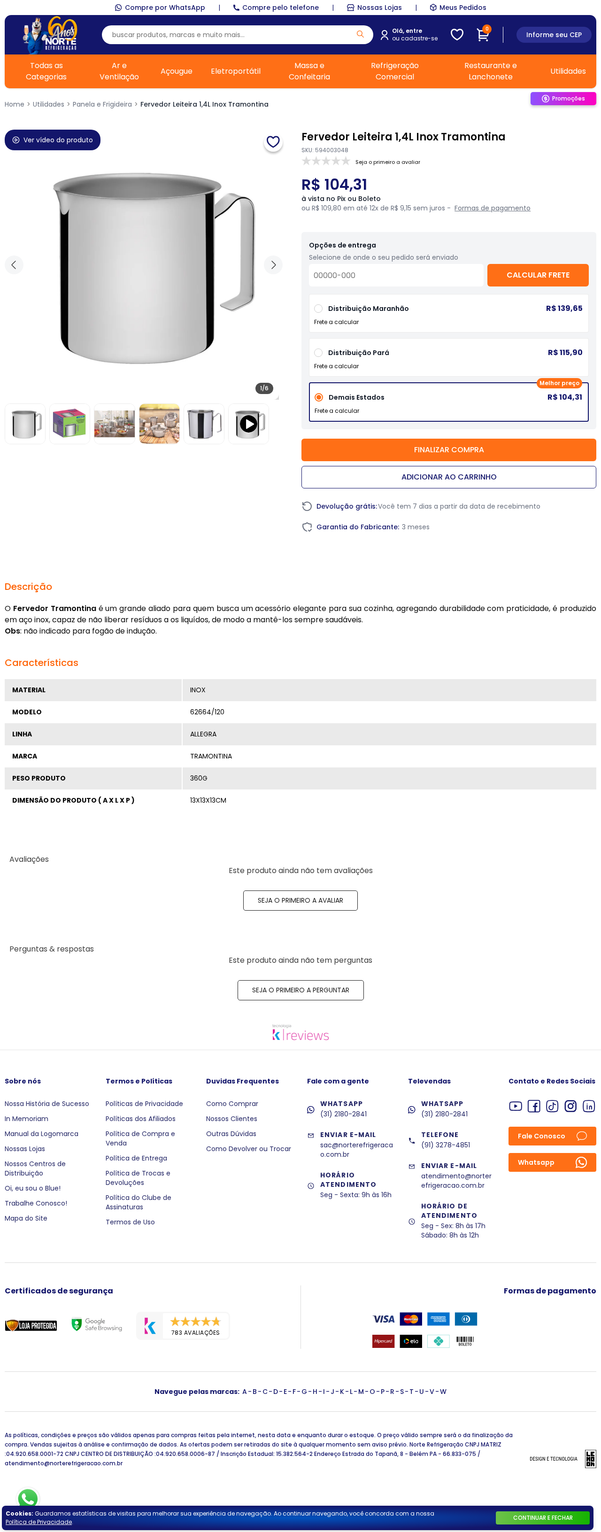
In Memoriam (26, 1118)
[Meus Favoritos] (457, 35)
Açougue (177, 71)
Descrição (28, 586)
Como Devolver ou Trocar (248, 1148)
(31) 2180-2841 (343, 1114)
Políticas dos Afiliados (141, 1118)
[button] (273, 264)
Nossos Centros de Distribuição (35, 1168)
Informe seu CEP (554, 34)
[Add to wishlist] (273, 142)
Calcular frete (538, 275)
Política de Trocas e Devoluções (138, 1177)
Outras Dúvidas (231, 1133)
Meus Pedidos (462, 7)
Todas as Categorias (46, 71)
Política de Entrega (136, 1158)
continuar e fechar (543, 1518)
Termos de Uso (130, 1222)
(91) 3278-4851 (445, 1145)
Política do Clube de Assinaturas (138, 1202)
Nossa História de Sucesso (47, 1103)
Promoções (568, 98)
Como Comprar (232, 1103)
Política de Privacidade (39, 1522)
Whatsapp (536, 1162)
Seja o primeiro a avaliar (300, 900)
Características (41, 662)
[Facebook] (534, 1106)
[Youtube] (516, 1106)
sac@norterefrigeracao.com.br (356, 1149)
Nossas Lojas (379, 7)
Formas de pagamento (493, 208)
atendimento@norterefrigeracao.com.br (456, 1180)
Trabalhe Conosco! (36, 1203)
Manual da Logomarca (41, 1133)
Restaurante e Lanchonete (490, 71)
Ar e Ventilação (119, 71)
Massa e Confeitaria (309, 71)
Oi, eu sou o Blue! (33, 1188)
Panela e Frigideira (102, 104)
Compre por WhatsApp (165, 7)
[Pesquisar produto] (360, 34)
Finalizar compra (449, 449)
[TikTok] (552, 1106)
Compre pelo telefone (280, 7)
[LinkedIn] (589, 1106)
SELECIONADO (449, 405)
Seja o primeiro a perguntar (300, 990)
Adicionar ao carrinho (449, 477)
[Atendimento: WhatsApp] (27, 1499)
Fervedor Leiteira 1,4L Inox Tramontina (204, 104)
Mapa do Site (26, 1218)
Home (14, 104)
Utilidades (568, 71)
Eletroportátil (236, 71)
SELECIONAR (449, 361)
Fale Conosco (541, 1136)
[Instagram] (570, 1106)
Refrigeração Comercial (395, 71)
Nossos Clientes (231, 1118)
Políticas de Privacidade (144, 1103)
